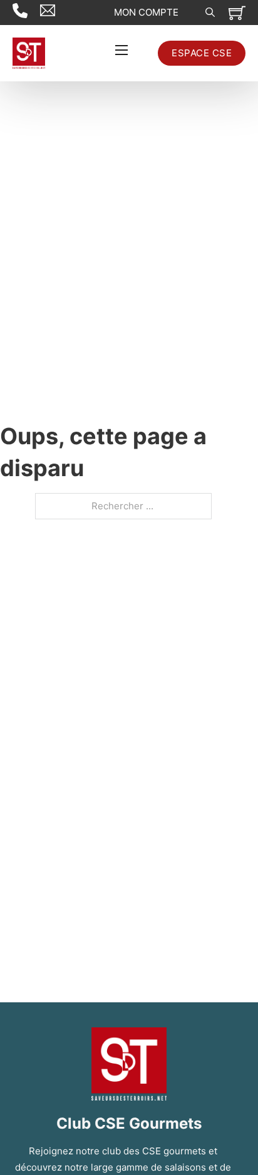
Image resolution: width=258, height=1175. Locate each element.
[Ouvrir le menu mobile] (121, 50)
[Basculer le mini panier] (237, 12)
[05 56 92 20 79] (26, 12)
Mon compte (146, 12)
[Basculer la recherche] (210, 12)
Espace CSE (202, 53)
